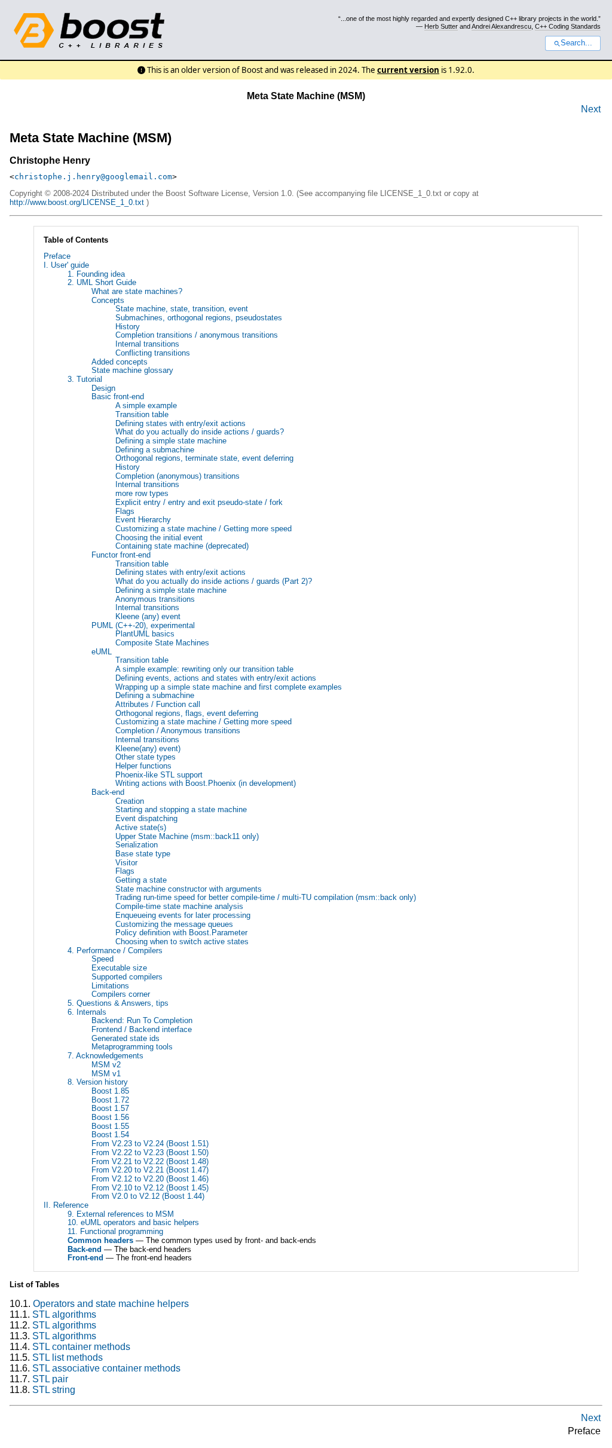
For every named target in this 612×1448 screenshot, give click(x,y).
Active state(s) (140, 827)
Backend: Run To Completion (141, 1020)
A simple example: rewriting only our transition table (204, 669)
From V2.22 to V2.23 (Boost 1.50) (150, 1152)
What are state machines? (136, 291)
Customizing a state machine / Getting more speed (203, 528)
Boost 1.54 (110, 1134)
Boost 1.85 (110, 1090)
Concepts (107, 300)
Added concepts (119, 361)
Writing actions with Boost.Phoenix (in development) (205, 783)
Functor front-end (121, 554)
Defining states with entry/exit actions (180, 423)
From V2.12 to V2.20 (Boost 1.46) (150, 1178)
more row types (142, 493)
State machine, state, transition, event (181, 308)
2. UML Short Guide (102, 282)
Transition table (142, 414)
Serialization (136, 844)
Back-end (107, 792)
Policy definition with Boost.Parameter (181, 932)
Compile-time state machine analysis (179, 906)
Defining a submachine (154, 449)
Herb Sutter (441, 26)
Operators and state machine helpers (111, 1304)
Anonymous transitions (155, 599)
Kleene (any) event (147, 616)
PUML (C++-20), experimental (143, 625)
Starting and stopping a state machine (181, 809)
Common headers (100, 1240)
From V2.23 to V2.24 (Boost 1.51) (150, 1143)
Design (103, 388)
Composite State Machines (162, 642)
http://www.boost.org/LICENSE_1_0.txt (77, 202)
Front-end (85, 1257)
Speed (102, 958)
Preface (57, 256)
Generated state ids (125, 1038)
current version (408, 70)
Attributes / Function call (157, 704)
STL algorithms (64, 1314)
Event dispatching (146, 818)
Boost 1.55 (110, 1126)
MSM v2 (106, 1064)
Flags (124, 511)
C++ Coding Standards (568, 26)
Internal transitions (147, 343)
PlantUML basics (145, 633)
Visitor (126, 862)
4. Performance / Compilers (115, 950)
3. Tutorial (85, 379)
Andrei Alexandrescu (501, 26)
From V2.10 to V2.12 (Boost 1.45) (150, 1187)
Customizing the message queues (174, 924)
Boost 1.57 (110, 1108)
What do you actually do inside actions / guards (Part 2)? (213, 581)
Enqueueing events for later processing (182, 915)
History (127, 326)
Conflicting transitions (152, 352)
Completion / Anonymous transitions (177, 730)
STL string (53, 1390)
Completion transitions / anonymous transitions (196, 334)
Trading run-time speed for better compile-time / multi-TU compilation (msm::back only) (265, 897)
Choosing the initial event (159, 537)
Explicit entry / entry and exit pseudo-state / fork (199, 502)
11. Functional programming (115, 1231)
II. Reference (66, 1205)
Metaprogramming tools (132, 1046)
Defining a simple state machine (171, 440)
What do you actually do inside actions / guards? (199, 431)
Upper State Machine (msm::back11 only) (187, 836)
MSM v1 (106, 1073)
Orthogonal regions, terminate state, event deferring (204, 458)
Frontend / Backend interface (141, 1029)
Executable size (119, 967)
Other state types (145, 756)
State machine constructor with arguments (188, 888)
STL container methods (81, 1347)
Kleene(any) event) (147, 748)
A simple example (146, 405)
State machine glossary (132, 370)
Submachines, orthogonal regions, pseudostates (198, 317)
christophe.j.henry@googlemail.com (93, 176)
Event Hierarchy (143, 519)
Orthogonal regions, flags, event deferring (186, 713)
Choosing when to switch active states (182, 941)
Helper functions (143, 765)
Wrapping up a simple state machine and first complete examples (228, 686)
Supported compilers (127, 976)
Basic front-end (117, 396)
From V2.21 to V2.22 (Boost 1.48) (150, 1161)
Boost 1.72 (110, 1099)
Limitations (110, 985)
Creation (129, 801)
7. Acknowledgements (105, 1055)
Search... (576, 43)
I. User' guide (66, 265)
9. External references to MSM (121, 1214)
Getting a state (141, 879)
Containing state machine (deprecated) (182, 545)
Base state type (142, 853)
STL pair (50, 1379)
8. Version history (98, 1081)
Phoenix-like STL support (159, 774)
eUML (101, 651)
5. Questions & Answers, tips (118, 1003)
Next (591, 109)
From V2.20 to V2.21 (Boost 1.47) (150, 1169)
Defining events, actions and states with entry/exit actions (215, 678)
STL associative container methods (106, 1368)
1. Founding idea (96, 274)
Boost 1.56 (110, 1117)
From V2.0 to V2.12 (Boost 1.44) (147, 1196)
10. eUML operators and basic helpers (133, 1222)
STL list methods (67, 1357)
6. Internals (87, 1012)
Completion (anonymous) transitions (177, 476)
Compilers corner (120, 994)
